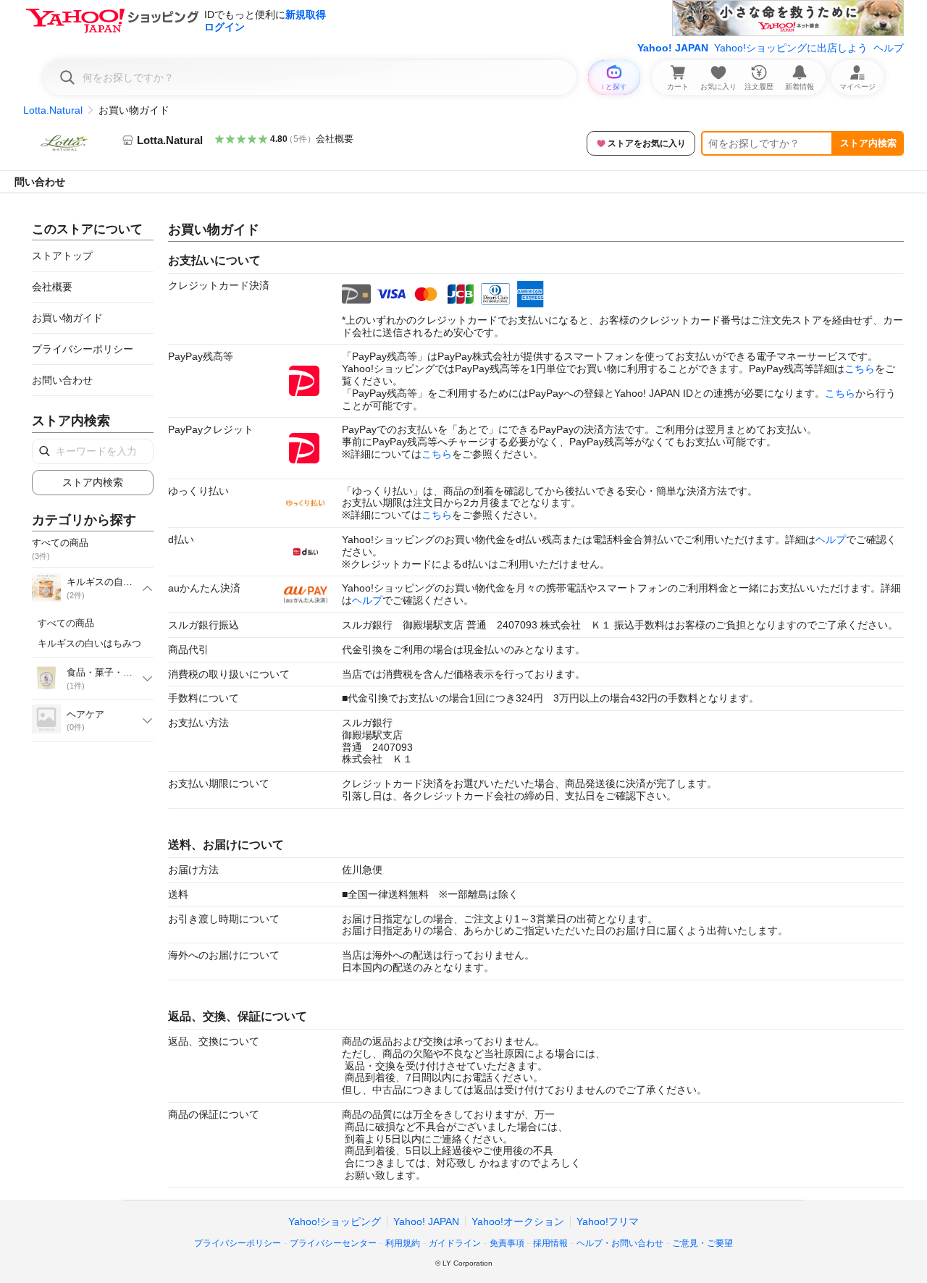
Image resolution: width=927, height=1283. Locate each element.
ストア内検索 (868, 143)
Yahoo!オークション (517, 1221)
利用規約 (402, 1243)
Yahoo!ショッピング (334, 1221)
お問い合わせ (62, 380)
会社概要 (334, 138)
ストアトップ (62, 255)
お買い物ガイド (67, 318)
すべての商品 (66, 623)
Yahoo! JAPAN (672, 48)
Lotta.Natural (53, 110)
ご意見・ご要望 (702, 1243)
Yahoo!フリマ (607, 1221)
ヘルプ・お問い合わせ (619, 1243)
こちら (859, 368)
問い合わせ (39, 182)
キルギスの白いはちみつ (89, 643)
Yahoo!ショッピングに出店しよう (791, 48)
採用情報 (550, 1243)
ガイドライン (455, 1243)
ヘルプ (888, 48)
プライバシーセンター (333, 1243)
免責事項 (507, 1243)
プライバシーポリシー (82, 349)
